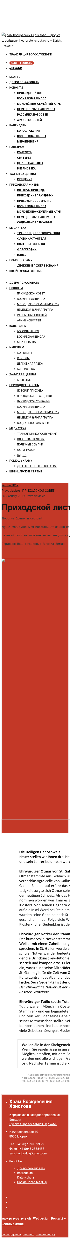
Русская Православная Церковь (33, 1124)
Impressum (25, 1173)
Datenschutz (25, 1177)
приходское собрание (34, 200)
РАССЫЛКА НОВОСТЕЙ (32, 114)
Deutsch (15, 76)
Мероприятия (27, 141)
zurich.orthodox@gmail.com (28, 1153)
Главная (6, 1235)
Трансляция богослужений (38, 233)
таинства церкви (22, 173)
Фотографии (27, 249)
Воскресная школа (31, 136)
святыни (24, 157)
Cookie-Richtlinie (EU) (32, 1182)
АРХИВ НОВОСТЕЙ (29, 120)
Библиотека (26, 168)
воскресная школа (31, 98)
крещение (24, 179)
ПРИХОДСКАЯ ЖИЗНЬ (24, 184)
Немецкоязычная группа (36, 217)
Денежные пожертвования (37, 265)
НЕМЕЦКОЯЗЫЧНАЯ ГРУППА (36, 109)
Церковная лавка (30, 163)
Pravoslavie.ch (11, 490)
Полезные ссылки (31, 244)
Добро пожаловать (24, 82)
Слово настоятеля (31, 238)
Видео (21, 254)
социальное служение (34, 222)
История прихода (31, 190)
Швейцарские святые (25, 271)
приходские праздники (35, 195)
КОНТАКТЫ (24, 152)
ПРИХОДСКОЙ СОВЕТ (31, 93)
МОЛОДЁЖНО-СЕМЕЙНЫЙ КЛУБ (39, 103)
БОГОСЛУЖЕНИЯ (28, 130)
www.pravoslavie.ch (16, 1218)
